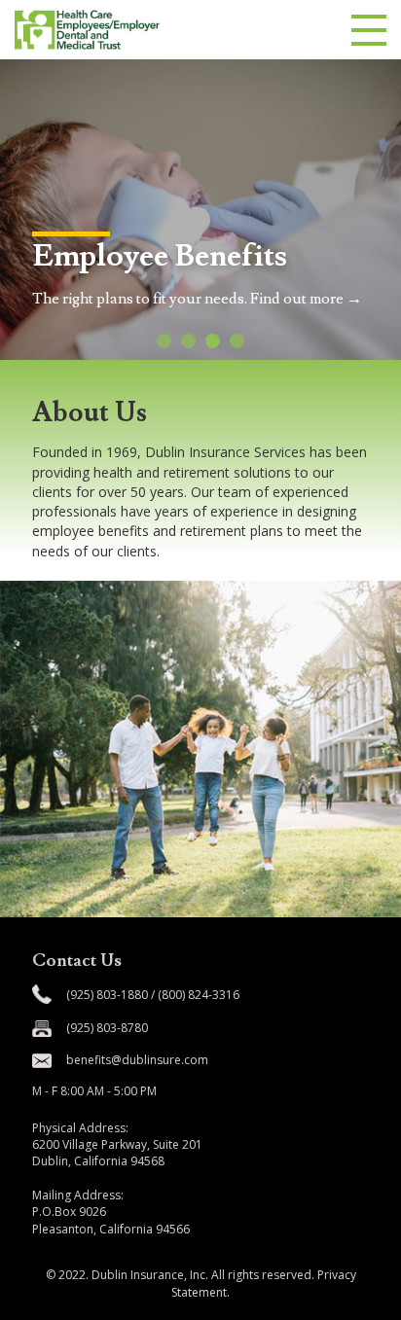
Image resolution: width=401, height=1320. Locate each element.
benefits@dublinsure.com (137, 1060)
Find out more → (306, 298)
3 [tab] (212, 341)
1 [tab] (164, 341)
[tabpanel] (200, 209)
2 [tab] (188, 341)
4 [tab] (237, 341)
